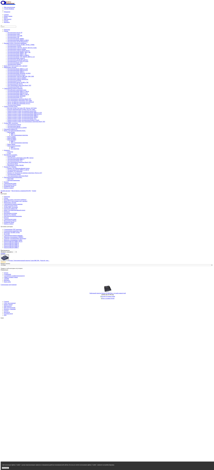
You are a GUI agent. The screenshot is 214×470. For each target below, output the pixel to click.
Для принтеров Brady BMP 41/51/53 (17, 70)
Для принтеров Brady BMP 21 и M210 (18, 91)
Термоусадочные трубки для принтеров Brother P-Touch (23, 120)
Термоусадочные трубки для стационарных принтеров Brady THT (26, 121)
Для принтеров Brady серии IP (16, 58)
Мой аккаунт (7, 19)
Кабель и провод (9, 188)
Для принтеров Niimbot (14, 64)
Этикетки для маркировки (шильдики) (15, 238)
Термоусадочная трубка (10, 205)
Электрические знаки (10, 183)
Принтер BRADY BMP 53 (11, 246)
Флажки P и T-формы (10, 214)
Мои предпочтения (9, 7)
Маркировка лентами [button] (10, 67)
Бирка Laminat (11, 136)
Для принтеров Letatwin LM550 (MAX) (18, 50)
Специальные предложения (8, 284)
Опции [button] (6, 31)
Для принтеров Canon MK (14, 35)
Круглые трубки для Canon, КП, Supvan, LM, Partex (22, 108)
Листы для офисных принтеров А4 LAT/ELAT (20, 102)
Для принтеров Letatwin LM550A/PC (17, 79)
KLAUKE (7, 234)
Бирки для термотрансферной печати (14, 210)
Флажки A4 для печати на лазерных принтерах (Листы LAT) (24, 173)
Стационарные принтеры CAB (13, 231)
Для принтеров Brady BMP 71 (15, 72)
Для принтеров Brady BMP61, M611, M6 (18, 52)
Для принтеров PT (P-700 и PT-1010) (17, 61)
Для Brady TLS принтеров (14, 171)
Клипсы (6, 182)
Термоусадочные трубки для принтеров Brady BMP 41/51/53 (24, 114)
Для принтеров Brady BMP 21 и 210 (17, 69)
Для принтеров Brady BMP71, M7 (17, 53)
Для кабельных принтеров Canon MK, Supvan (20, 157)
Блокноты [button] (7, 150)
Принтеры (7, 29)
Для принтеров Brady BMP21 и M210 (18, 40)
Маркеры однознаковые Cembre (13, 240)
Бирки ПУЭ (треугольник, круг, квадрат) (15, 65)
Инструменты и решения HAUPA (21, 190)
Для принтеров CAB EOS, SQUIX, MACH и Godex (22, 47)
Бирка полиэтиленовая (13, 145)
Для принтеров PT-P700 (14, 81)
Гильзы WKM (11, 156)
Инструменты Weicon (10, 185)
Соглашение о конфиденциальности (14, 275)
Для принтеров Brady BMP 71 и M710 (18, 94)
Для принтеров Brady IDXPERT (16, 96)
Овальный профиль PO (10, 129)
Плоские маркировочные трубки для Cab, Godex (21, 109)
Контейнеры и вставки (10, 213)
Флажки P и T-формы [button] (10, 166)
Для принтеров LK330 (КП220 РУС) (17, 41)
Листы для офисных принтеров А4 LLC (18, 103)
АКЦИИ (6, 278)
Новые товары (8, 16)
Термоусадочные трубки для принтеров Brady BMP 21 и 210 (24, 112)
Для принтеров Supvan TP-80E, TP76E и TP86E (20, 44)
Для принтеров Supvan (13, 126)
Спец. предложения (9, 303)
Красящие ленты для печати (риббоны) (15, 199)
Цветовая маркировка (13, 180)
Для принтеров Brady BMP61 (15, 38)
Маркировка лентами (10, 202)
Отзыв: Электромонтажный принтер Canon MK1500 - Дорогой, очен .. (29, 260)
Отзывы (3, 253)
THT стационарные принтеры (19, 135)
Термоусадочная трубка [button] (11, 106)
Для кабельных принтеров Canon (16, 90)
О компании (7, 274)
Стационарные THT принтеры (13, 229)
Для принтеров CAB (13, 37)
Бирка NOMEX (11, 138)
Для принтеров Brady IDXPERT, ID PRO (19, 73)
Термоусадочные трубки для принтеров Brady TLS (21, 118)
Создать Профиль (9, 8)
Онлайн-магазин (5, 190)
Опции (6, 198)
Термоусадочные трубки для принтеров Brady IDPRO (22, 117)
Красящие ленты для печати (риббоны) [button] (15, 43)
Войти (6, 17)
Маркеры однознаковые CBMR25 (13, 237)
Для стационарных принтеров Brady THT (19, 85)
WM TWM (10, 179)
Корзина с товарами (9, 309)
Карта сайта (7, 281)
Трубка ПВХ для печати (11, 207)
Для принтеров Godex (13, 34)
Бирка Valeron (11, 144)
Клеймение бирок (9, 186)
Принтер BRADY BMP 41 (11, 243)
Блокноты (10, 151)
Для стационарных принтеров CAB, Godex (19, 100)
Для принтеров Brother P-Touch (16, 75)
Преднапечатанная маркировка (13, 216)
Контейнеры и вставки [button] (11, 154)
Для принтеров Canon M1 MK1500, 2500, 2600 (20, 76)
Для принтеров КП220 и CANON (17, 127)
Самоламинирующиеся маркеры (13, 204)
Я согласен (5, 467)
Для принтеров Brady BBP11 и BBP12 (18, 55)
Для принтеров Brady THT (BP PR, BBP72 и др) (21, 56)
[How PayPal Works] (107, 296)
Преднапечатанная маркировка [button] (13, 177)
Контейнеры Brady (12, 163)
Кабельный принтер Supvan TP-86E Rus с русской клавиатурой (108, 293)
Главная (6, 14)
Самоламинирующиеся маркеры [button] (13, 88)
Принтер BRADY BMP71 (11, 247)
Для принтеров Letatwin (14, 124)
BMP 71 (13, 133)
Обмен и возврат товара (11, 277)
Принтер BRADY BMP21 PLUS (13, 241)
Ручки (9, 153)
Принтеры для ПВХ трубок (12, 232)
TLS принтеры (15, 148)
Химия (34, 190)
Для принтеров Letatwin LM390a (16, 49)
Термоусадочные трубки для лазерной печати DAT (21, 111)
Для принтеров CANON (14, 46)
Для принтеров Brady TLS (14, 62)
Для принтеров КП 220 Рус (15, 84)
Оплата (6, 20)
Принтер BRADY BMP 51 (11, 244)
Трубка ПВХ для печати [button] (11, 123)
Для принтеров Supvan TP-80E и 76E (17, 82)
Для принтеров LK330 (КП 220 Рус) (17, 59)
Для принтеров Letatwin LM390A (16, 78)
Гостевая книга (8, 313)
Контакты (7, 22)
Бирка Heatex (11, 132)
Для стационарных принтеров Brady (17, 176)
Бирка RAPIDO (11, 139)
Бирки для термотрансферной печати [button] (15, 130)
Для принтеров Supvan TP (14, 32)
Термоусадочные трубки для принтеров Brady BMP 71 (22, 115)
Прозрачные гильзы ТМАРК (15, 165)
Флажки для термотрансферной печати (18, 168)
